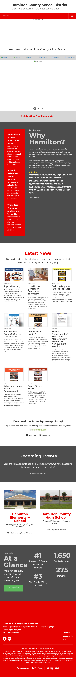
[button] (7, 16)
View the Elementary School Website (19, 536)
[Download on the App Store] (53, 671)
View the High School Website (56, 533)
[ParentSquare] (22, 671)
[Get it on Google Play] (37, 671)
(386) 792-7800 (15, 633)
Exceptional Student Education (13, 140)
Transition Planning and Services (14, 211)
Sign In (65, 642)
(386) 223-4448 (13, 636)
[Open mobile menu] (72, 16)
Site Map (66, 636)
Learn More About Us (13, 591)
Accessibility (68, 639)
